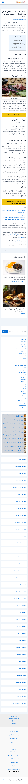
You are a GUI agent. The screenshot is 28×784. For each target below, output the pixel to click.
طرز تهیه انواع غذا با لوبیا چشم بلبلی (19, 487)
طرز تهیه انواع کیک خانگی (21, 633)
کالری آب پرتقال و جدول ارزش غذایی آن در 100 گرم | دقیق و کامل (13, 415)
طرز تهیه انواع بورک (23, 536)
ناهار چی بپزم (21, 237)
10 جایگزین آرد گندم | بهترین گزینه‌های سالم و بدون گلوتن (15, 310)
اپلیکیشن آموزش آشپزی (15, 234)
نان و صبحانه (23, 384)
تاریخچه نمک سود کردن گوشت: (18, 40)
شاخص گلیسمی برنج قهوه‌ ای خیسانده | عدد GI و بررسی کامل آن (12, 439)
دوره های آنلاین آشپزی (14, 718)
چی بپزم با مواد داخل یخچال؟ (14, 755)
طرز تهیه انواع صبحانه (22, 564)
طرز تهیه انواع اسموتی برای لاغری (20, 619)
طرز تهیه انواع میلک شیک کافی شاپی (19, 578)
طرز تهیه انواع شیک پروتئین (21, 515)
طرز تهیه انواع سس (22, 640)
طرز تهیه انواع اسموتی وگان (21, 605)
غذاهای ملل (23, 377)
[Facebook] (18, 772)
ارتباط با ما (14, 723)
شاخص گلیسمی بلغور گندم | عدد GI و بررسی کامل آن (13, 427)
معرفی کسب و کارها (14, 731)
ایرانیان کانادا (23, 342)
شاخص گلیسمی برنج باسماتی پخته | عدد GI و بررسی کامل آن (13, 443)
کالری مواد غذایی (22, 403)
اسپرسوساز (14, 749)
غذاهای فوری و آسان (22, 375)
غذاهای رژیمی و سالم (22, 372)
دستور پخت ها (14, 716)
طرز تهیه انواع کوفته (22, 661)
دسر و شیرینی (23, 351)
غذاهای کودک (23, 379)
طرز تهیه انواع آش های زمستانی (20, 591)
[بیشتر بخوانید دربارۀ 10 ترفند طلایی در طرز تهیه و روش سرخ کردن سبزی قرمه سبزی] (14, 267)
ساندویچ (24, 358)
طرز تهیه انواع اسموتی (22, 459)
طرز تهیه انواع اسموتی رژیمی (21, 501)
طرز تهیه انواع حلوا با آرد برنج (21, 584)
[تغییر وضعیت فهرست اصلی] (2, 2)
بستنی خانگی (23, 344)
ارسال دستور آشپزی (14, 738)
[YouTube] (9, 772)
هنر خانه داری (23, 393)
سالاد (25, 356)
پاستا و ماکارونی (23, 396)
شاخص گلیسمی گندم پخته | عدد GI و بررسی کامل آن (13, 431)
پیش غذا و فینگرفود (22, 400)
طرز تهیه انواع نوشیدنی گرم (21, 494)
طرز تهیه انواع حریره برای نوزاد (21, 529)
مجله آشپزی (14, 742)
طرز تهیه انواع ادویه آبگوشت (21, 682)
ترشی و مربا (24, 346)
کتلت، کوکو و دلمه (22, 405)
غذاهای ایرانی (18, 281)
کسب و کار (24, 408)
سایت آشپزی (17, 241)
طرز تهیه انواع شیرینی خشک (21, 480)
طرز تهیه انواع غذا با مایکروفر (21, 647)
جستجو (24, 329)
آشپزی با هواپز (23, 339)
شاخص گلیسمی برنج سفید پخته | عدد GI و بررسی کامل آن (13, 451)
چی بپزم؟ (14, 722)
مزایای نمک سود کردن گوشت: (18, 43)
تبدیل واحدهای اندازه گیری (14, 759)
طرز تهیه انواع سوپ (22, 473)
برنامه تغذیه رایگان (14, 752)
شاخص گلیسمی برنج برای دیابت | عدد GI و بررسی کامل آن (12, 447)
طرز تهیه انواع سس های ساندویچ (20, 598)
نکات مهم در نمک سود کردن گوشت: (17, 46)
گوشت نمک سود (21, 39)
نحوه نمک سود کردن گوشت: (18, 42)
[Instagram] (14, 772)
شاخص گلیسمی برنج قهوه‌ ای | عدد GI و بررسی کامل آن (13, 423)
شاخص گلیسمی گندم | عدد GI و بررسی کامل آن (13, 435)
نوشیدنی (24, 386)
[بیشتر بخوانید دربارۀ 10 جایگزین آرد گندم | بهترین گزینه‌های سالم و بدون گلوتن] (14, 296)
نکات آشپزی (13, 281)
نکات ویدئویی (23, 391)
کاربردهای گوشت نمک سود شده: (17, 47)
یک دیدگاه (23, 281)
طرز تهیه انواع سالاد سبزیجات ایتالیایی (19, 703)
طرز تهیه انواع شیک (22, 550)
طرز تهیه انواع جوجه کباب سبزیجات (19, 571)
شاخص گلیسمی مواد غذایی (20, 365)
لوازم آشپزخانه (23, 382)
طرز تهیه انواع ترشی (22, 612)
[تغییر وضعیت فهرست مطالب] (23, 37)
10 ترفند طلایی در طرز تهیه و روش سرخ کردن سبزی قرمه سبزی (14, 278)
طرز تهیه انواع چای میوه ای (21, 543)
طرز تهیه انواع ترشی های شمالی (20, 466)
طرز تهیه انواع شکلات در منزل (21, 654)
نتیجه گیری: (21, 49)
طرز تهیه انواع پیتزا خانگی (21, 696)
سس (25, 360)
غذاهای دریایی (23, 370)
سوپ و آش (24, 363)
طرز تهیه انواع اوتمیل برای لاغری (20, 522)
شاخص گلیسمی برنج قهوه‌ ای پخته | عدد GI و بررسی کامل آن (13, 419)
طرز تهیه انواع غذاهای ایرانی (21, 626)
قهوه (14, 745)
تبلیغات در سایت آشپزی (14, 735)
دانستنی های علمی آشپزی (21, 349)
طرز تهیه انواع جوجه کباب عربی (20, 557)
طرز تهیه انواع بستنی (22, 668)
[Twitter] (16, 772)
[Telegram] (11, 772)
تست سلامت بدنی (14, 762)
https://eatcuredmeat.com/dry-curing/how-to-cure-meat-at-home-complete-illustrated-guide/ (14, 219)
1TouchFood (5, 780)
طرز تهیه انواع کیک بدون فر (21, 508)
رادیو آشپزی (21, 224)
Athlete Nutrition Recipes (14, 769)
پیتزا (25, 398)
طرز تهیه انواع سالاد (22, 689)
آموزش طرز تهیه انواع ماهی (21, 675)
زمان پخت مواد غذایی (21, 353)
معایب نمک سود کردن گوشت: (18, 44)
